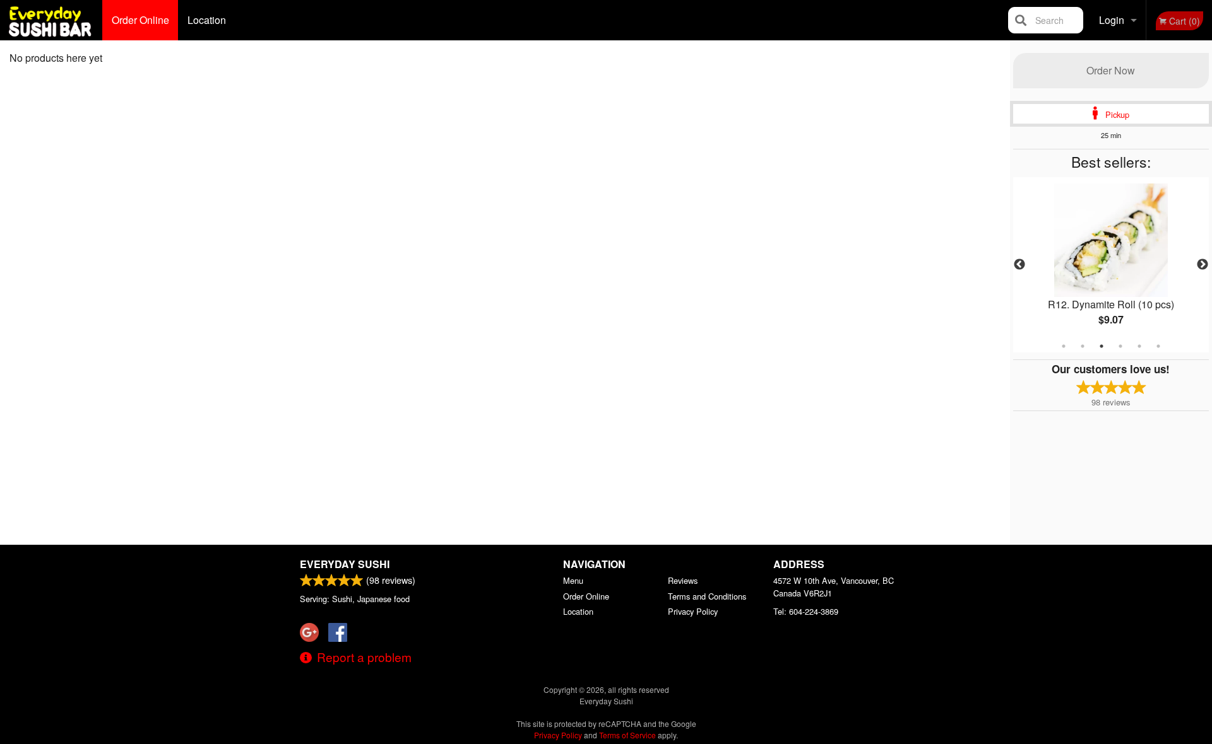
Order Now (1110, 70)
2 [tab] (1082, 346)
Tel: (805, 611)
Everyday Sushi (344, 564)
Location (206, 20)
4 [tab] (1120, 346)
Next (1202, 265)
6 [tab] (1158, 346)
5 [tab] (1139, 346)
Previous (1019, 265)
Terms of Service (627, 734)
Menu (573, 580)
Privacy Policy (693, 611)
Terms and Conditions (707, 596)
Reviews (683, 580)
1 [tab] (1063, 346)
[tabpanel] (1111, 264)
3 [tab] (1101, 346)
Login (1111, 20)
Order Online (140, 20)
